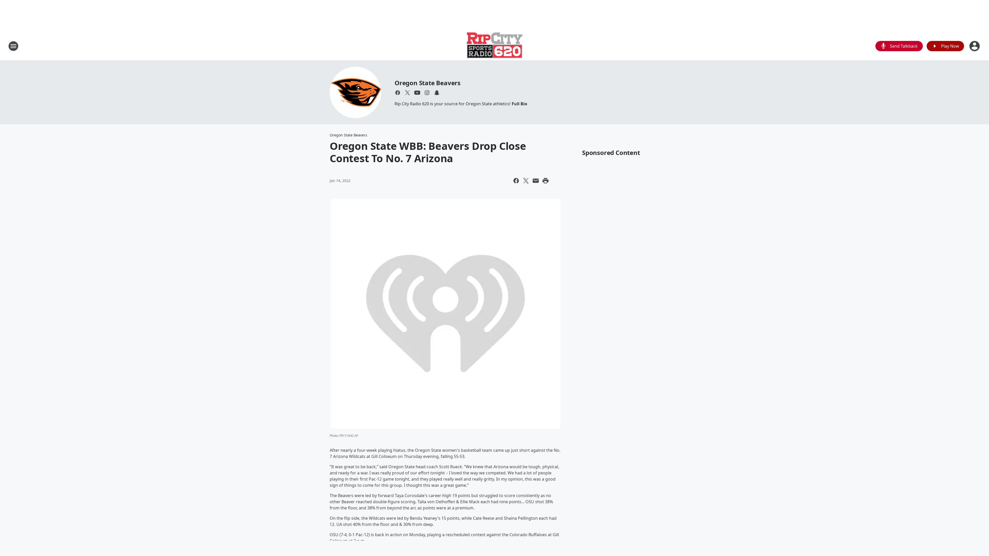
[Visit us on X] (407, 93)
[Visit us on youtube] (417, 93)
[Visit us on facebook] (398, 93)
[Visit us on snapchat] (437, 93)
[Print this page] (545, 180)
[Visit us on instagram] (427, 93)
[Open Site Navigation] (13, 46)
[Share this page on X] (526, 180)
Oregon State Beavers (428, 83)
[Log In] (975, 46)
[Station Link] (494, 45)
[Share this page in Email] (535, 180)
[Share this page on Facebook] (516, 180)
